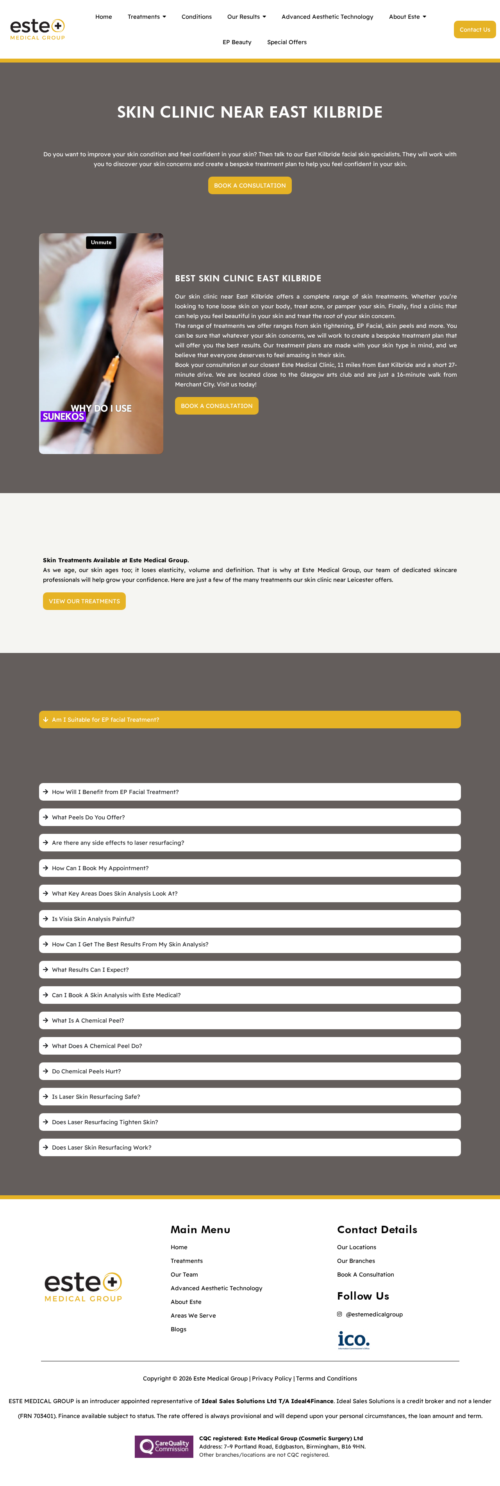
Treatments (187, 1260)
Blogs (178, 1329)
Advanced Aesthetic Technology (216, 1288)
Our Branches (356, 1260)
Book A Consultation (365, 1274)
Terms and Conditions (326, 1378)
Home (179, 1247)
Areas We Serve (193, 1315)
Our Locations (356, 1247)
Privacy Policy (272, 1378)
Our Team (184, 1274)
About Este (186, 1301)
